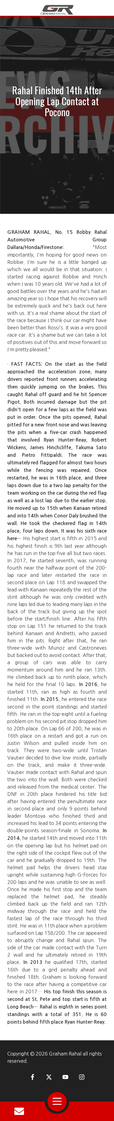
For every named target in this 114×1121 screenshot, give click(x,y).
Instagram (81, 1077)
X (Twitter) (49, 1077)
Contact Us (19, 1111)
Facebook (32, 1077)
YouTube (65, 1077)
